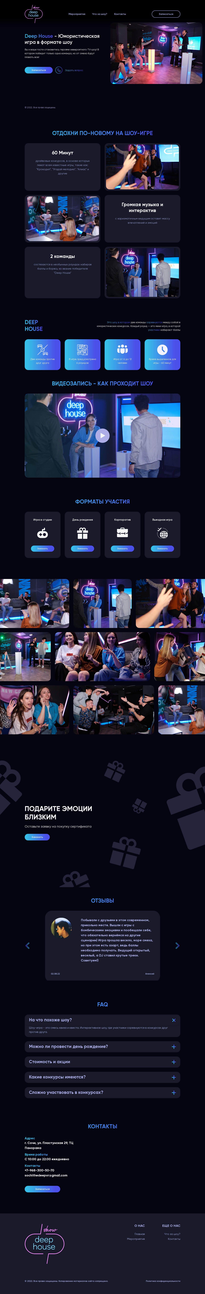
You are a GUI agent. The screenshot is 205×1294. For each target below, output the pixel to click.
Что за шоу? (99, 14)
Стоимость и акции (49, 1062)
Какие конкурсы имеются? (57, 1077)
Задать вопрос (74, 70)
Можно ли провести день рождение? (68, 1046)
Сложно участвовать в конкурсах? (66, 1092)
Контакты (120, 14)
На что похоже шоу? (50, 1020)
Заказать (42, 548)
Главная (140, 1234)
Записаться (166, 14)
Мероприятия (77, 14)
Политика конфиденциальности (163, 1281)
